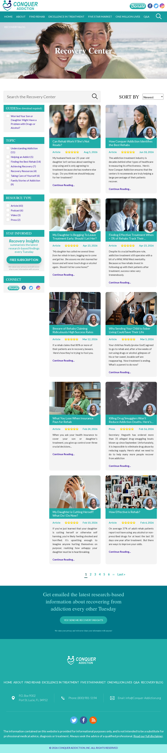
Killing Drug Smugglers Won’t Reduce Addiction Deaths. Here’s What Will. (130, 419)
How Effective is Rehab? (124, 512)
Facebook (150, 5)
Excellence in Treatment (60, 682)
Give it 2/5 (69, 152)
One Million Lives (119, 682)
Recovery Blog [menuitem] (14, 26)
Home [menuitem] (8, 16)
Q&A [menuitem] (146, 16)
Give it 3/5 (72, 152)
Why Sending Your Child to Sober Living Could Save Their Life (129, 330)
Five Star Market (93, 682)
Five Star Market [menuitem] (100, 16)
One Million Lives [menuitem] (128, 16)
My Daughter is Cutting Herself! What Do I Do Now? (73, 513)
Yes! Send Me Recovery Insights (83, 620)
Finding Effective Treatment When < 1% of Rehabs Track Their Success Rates (131, 236)
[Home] (20, 9)
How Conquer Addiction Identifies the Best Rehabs (130, 143)
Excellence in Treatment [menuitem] (66, 16)
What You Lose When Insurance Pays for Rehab (73, 419)
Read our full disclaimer (148, 736)
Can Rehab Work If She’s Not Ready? (71, 143)
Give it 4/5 (75, 152)
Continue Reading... (64, 185)
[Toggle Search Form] (158, 16)
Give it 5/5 (77, 152)
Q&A (136, 682)
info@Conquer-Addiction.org (143, 698)
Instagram (162, 5)
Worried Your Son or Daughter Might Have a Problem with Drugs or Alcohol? (24, 122)
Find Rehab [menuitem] (37, 16)
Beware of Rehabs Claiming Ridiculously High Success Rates (73, 330)
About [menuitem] (21, 16)
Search (95, 96)
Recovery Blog (152, 682)
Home (8, 682)
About (18, 682)
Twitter (156, 5)
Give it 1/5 (66, 152)
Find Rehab (33, 682)
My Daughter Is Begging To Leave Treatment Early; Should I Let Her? (75, 236)
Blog (93, 720)
